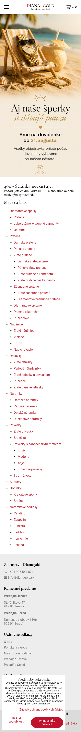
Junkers (19, 526)
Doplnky (15, 488)
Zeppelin (20, 520)
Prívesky (15, 425)
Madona (23, 457)
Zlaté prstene (23, 255)
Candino (19, 513)
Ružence (20, 381)
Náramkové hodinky (24, 507)
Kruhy (18, 343)
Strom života (22, 475)
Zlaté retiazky (23, 362)
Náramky (16, 394)
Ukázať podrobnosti (16, 720)
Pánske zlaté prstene (32, 268)
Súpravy (15, 482)
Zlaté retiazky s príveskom (32, 375)
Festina (19, 545)
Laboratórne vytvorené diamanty (36, 223)
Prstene (19, 217)
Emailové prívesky (30, 469)
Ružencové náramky (28, 419)
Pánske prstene (24, 249)
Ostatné (19, 230)
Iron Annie (21, 538)
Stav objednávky (65, 723)
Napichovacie (23, 349)
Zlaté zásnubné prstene (34, 293)
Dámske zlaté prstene (33, 261)
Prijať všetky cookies (47, 722)
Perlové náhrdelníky (27, 368)
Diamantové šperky (23, 211)
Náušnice (16, 324)
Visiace (19, 337)
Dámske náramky (26, 400)
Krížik (21, 450)
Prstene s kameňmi (27, 312)
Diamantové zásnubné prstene (39, 299)
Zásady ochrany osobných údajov (41, 709)
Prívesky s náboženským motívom (37, 444)
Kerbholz (20, 532)
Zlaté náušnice (24, 331)
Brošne (18, 501)
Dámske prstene (25, 242)
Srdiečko (20, 438)
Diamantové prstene (28, 305)
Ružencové (21, 318)
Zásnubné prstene (26, 286)
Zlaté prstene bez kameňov (36, 280)
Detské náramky (25, 412)
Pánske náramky (25, 406)
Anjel (21, 463)
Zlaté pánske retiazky (28, 387)
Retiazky (16, 356)
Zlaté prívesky (23, 431)
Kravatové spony (25, 494)
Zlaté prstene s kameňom (35, 274)
